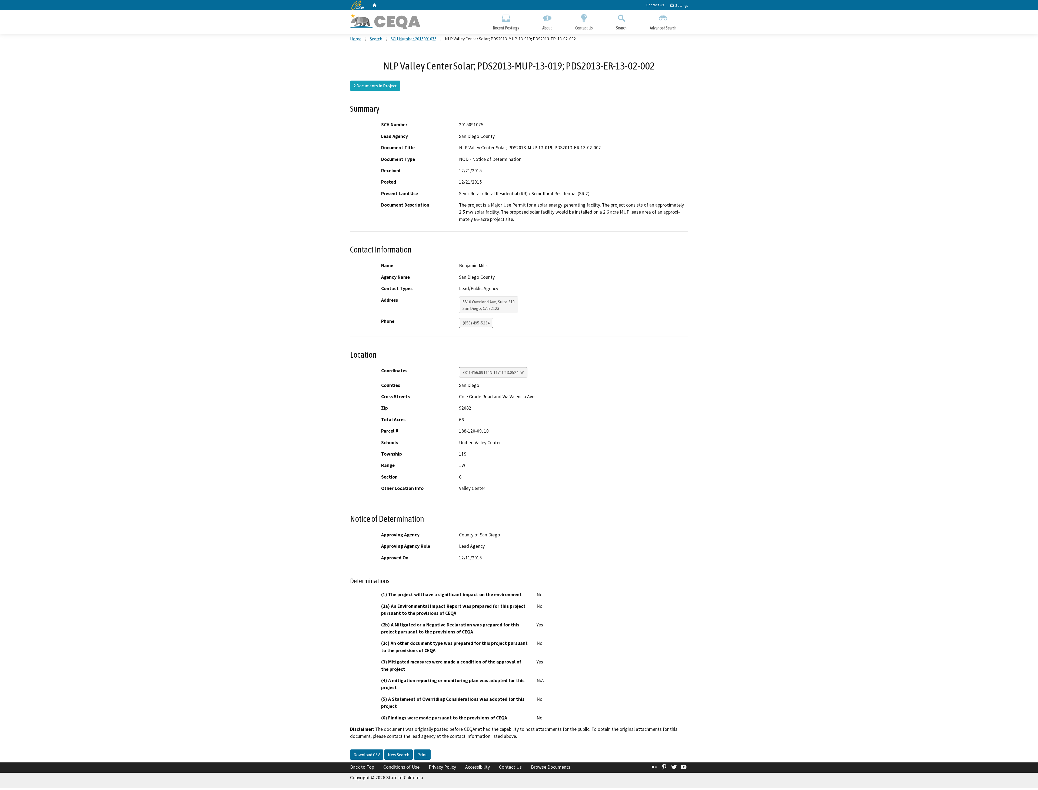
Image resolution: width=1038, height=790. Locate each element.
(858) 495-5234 (476, 323)
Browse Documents (550, 767)
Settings (681, 5)
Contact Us (655, 4)
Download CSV (367, 754)
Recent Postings (506, 27)
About (547, 27)
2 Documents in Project (375, 85)
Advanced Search (663, 27)
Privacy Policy (442, 767)
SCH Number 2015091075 (414, 38)
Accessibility (477, 767)
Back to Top (362, 767)
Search (621, 27)
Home (355, 38)
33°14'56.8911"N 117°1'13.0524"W (493, 372)
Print (422, 754)
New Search (398, 754)
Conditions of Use (401, 767)
